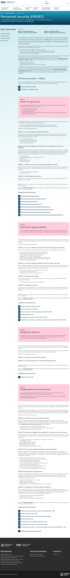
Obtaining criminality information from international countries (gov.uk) (37, 209)
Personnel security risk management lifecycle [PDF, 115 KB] (34, 521)
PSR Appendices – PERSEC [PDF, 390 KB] (29, 89)
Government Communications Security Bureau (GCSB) (12, 556)
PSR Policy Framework (28, 187)
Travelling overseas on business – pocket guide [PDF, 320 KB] (34, 317)
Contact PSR (55, 554)
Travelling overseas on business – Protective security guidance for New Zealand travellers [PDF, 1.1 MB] (43, 319)
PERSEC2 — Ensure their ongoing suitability (27, 32)
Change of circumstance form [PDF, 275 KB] (30, 306)
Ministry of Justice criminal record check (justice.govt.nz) (33, 198)
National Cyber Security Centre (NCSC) (9, 557)
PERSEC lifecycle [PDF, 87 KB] (27, 314)
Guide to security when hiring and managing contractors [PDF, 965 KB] (36, 311)
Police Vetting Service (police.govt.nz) (29, 201)
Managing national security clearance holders (31, 531)
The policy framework (10, 13)
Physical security (5, 40)
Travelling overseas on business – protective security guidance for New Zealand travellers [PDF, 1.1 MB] (43, 527)
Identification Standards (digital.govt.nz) (30, 196)
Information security (5, 38)
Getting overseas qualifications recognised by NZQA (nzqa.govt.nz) (35, 206)
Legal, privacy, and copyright (36, 554)
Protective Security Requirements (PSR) (9, 564)
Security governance (5, 33)
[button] (10, 7)
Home (2, 13)
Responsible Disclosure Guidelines (37, 556)
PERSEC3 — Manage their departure (52, 31)
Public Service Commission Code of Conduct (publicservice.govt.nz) (35, 212)
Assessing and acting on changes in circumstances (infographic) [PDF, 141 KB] (38, 511)
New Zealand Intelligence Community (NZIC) (10, 561)
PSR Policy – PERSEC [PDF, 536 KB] (28, 86)
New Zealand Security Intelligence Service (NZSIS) (11, 562)
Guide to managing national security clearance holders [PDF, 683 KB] (36, 516)
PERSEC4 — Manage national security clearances (54, 32)
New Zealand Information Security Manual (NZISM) (12, 559)
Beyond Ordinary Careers (6, 554)
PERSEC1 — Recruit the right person (26, 31)
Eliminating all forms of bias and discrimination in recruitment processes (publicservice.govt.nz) (42, 215)
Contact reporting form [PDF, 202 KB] (29, 309)
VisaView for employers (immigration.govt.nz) (31, 204)
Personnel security (5, 36)
